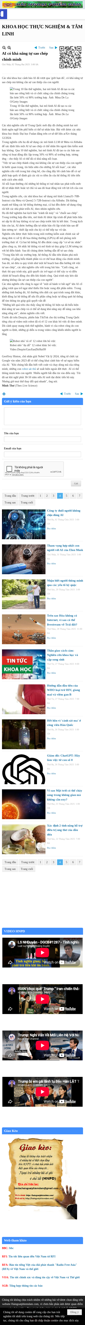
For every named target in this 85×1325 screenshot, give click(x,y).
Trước (41, 47)
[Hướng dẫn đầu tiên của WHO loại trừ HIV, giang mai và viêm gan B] (23, 699)
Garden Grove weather (42, 926)
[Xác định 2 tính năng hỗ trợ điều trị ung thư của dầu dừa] (23, 839)
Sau (51, 47)
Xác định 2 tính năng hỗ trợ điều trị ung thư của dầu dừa (64, 830)
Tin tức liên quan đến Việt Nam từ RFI (31, 1256)
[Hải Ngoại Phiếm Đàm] (42, 4)
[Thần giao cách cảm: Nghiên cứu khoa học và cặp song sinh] (23, 664)
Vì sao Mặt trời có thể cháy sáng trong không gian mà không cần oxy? (64, 795)
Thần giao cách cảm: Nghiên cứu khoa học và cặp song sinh (62, 655)
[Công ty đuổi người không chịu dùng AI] (23, 524)
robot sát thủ (29, 368)
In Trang (4, 394)
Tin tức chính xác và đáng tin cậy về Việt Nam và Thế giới (45, 1277)
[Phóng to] (9, 48)
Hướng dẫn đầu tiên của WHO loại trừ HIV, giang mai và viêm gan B (63, 690)
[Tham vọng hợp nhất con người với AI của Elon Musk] (23, 559)
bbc (11, 1248)
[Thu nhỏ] (4, 48)
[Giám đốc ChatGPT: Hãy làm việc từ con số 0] (23, 769)
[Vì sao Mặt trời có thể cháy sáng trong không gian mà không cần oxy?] (23, 804)
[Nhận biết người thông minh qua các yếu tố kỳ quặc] (23, 594)
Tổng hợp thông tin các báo (25, 1285)
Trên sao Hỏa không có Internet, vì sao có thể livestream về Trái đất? (62, 620)
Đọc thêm (51, 528)
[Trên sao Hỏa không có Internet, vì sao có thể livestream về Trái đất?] (23, 629)
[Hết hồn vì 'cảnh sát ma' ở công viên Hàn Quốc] (23, 734)
